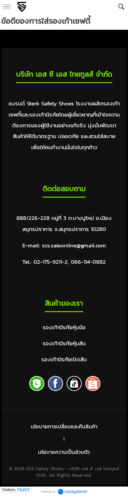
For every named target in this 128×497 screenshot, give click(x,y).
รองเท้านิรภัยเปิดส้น (64, 359)
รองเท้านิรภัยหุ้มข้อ (64, 327)
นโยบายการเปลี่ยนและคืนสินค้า (64, 426)
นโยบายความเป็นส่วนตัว (64, 452)
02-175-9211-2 (50, 262)
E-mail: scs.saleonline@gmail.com (64, 245)
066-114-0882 (88, 262)
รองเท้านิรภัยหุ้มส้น (64, 343)
